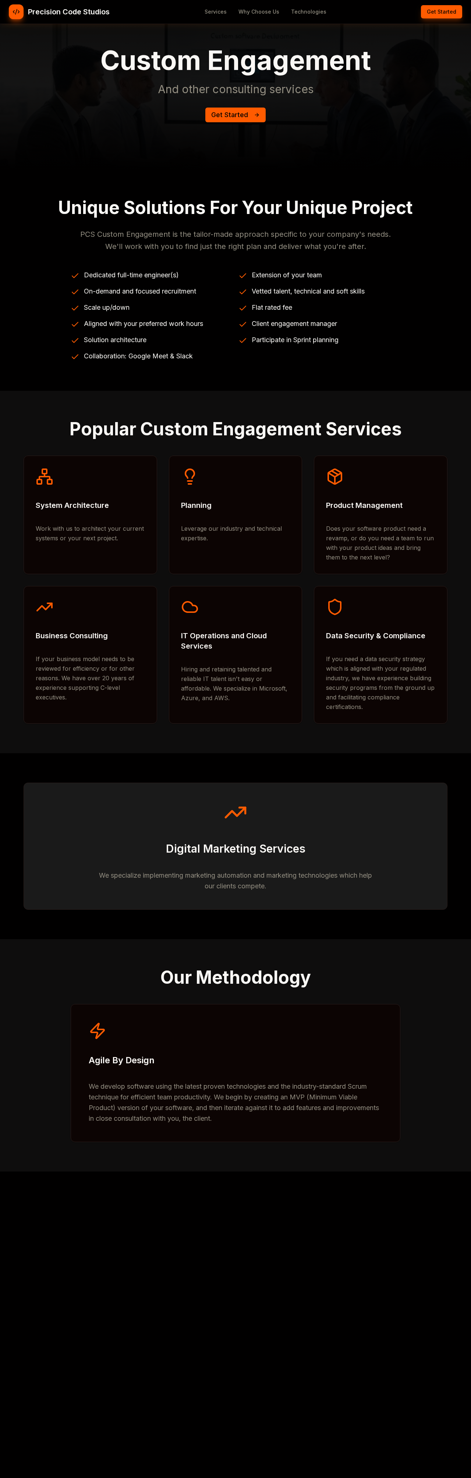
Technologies (308, 11)
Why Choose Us (258, 11)
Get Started (441, 11)
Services (216, 11)
